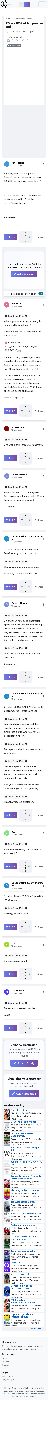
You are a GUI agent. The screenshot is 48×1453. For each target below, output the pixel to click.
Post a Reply (26, 1063)
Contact (5, 1361)
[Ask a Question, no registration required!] (27, 4)
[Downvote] (29, 237)
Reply (12, 237)
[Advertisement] (24, 78)
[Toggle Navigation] (42, 4)
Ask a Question (25, 274)
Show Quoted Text (16, 316)
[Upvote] (22, 237)
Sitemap (5, 1365)
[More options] (43, 164)
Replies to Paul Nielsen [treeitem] (27, 293)
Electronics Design (23, 19)
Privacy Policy (8, 1380)
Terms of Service (9, 1376)
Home (9, 19)
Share (40, 237)
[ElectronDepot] (5, 4)
